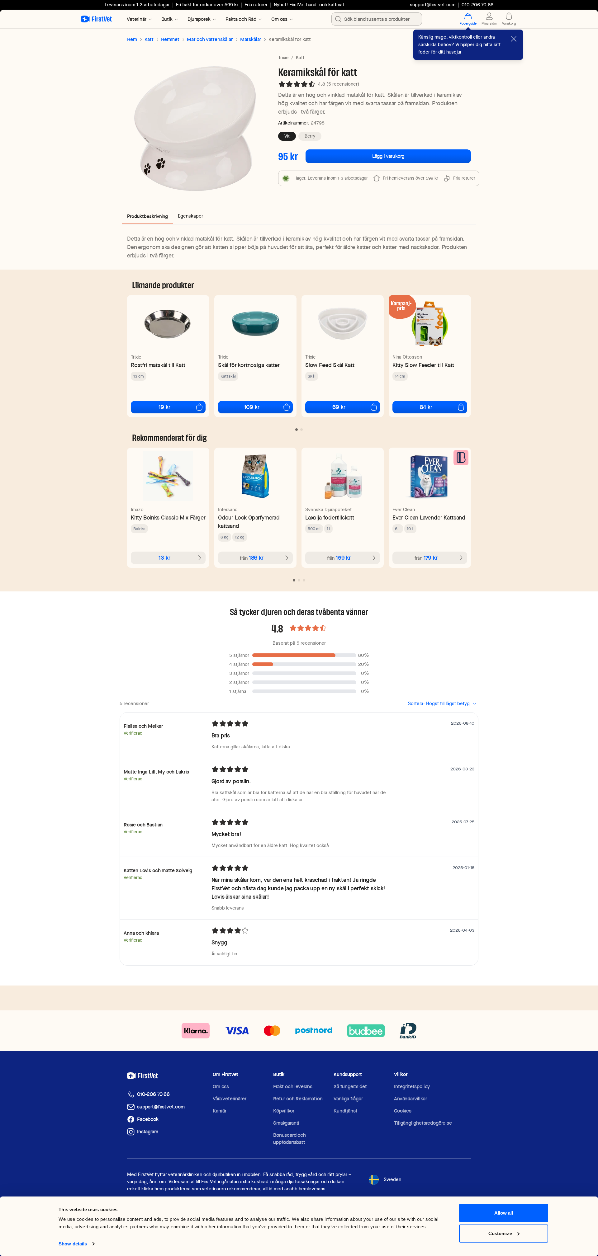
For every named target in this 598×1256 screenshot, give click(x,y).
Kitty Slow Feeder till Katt (423, 365)
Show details (73, 1243)
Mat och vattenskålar (210, 39)
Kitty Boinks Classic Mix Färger (168, 517)
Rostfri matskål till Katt (158, 365)
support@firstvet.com (432, 5)
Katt (149, 39)
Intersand (228, 509)
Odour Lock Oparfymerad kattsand (249, 522)
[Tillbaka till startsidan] (96, 19)
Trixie (283, 57)
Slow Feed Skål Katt (329, 365)
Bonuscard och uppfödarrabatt (289, 1138)
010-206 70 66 (153, 1094)
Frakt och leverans (292, 1086)
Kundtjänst (345, 1111)
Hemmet (170, 39)
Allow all (503, 1213)
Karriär (219, 1111)
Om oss (221, 1086)
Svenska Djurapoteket (328, 509)
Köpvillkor (283, 1111)
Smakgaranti (286, 1123)
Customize (500, 1233)
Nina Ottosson (407, 357)
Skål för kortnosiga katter (248, 365)
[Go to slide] (296, 429)
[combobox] (376, 19)
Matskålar (250, 39)
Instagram (147, 1131)
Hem (132, 39)
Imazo (137, 509)
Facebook (148, 1119)
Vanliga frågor (348, 1098)
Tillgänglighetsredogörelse (423, 1123)
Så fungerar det (350, 1086)
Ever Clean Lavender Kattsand (428, 517)
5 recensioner (343, 84)
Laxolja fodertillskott (329, 517)
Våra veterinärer (229, 1098)
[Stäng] (513, 39)
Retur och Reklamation (298, 1098)
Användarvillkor (410, 1098)
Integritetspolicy (412, 1086)
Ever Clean (403, 509)
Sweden (392, 1179)
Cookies (402, 1111)
